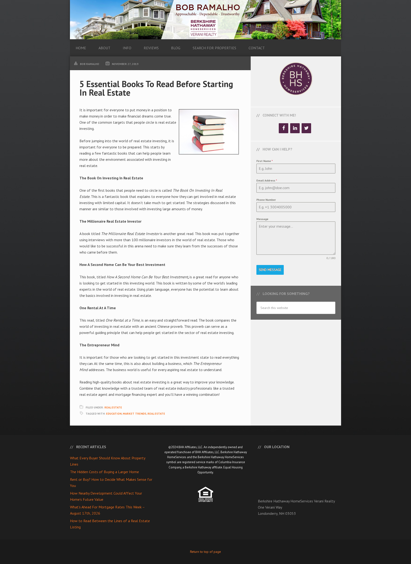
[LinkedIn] (295, 128)
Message (262, 219)
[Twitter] (306, 128)
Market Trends (134, 413)
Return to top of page (205, 551)
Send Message (270, 270)
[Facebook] (283, 128)
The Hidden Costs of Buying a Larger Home (104, 471)
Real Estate (113, 407)
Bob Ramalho (205, 19)
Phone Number (266, 199)
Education (114, 413)
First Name (264, 161)
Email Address (266, 180)
